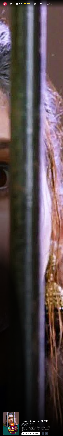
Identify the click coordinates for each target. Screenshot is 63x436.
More (34, 431)
